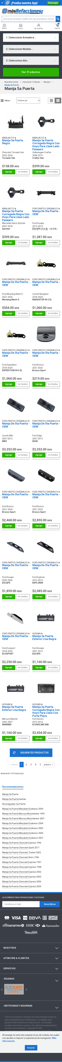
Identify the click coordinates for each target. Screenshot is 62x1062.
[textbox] (31, 19)
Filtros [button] (7, 101)
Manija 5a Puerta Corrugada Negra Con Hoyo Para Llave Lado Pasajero (46, 145)
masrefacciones (11, 82)
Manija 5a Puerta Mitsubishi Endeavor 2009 (22, 809)
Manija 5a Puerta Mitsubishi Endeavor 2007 (22, 838)
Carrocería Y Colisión (31, 82)
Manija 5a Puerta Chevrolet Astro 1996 (20, 857)
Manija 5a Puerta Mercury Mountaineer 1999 (23, 813)
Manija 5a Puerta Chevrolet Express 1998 (21, 867)
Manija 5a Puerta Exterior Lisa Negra (44, 637)
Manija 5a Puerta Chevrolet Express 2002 (21, 872)
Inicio (20, 28)
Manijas (47, 82)
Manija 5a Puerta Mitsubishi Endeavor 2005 (22, 828)
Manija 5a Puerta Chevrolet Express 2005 (21, 877)
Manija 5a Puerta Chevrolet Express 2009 (21, 886)
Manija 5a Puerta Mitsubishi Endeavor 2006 (22, 833)
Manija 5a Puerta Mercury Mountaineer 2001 (23, 818)
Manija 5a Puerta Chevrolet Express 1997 (21, 862)
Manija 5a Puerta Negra (12, 142)
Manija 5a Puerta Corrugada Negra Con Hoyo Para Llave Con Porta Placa (46, 711)
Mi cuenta (38, 28)
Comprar (8, 171)
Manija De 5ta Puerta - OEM (46, 213)
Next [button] (26, 989)
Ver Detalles (23, 172)
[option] (14, 989)
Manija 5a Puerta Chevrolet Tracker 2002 (21, 852)
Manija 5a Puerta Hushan (14, 799)
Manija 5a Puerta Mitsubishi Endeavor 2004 (22, 823)
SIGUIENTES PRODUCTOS (34, 752)
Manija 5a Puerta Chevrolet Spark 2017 (20, 847)
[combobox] (31, 37)
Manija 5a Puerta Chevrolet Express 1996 (21, 843)
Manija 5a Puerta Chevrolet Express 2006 (21, 881)
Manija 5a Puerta (12, 85)
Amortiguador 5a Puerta (13, 804)
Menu (4, 28)
